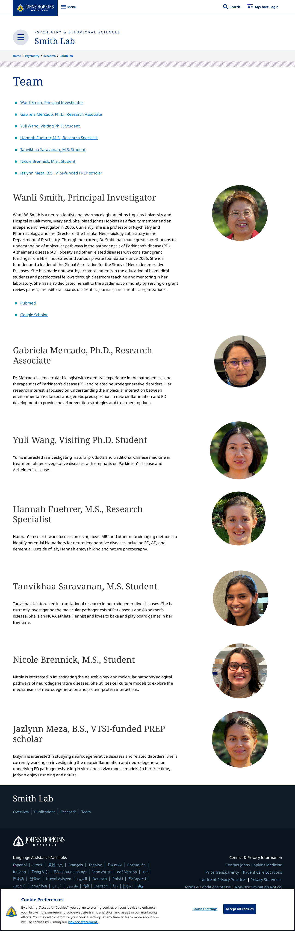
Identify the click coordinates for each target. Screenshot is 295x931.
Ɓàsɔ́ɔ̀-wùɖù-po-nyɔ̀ (70, 871)
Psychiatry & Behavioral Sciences (78, 32)
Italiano (19, 871)
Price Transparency (222, 872)
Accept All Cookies (240, 909)
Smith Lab (55, 41)
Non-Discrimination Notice (258, 887)
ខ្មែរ (115, 886)
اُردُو (57, 886)
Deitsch (101, 886)
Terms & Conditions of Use (207, 887)
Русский (115, 864)
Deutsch (99, 878)
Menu (68, 9)
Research (49, 56)
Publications (45, 811)
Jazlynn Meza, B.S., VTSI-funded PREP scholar (61, 173)
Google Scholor (34, 314)
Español (20, 864)
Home (17, 56)
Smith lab (66, 56)
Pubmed (28, 303)
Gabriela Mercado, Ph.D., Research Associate (61, 114)
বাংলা (145, 871)
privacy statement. (83, 922)
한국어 (35, 878)
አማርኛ (37, 864)
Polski (117, 878)
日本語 (18, 878)
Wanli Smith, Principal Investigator (51, 102)
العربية (82, 878)
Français (75, 864)
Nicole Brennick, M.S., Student (47, 161)
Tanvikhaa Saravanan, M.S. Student (53, 149)
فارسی (72, 886)
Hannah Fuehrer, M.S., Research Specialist (59, 137)
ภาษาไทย (39, 886)
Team (86, 811)
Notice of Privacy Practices (224, 879)
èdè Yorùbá (127, 871)
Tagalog (95, 864)
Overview (21, 811)
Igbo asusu (102, 871)
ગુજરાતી (19, 886)
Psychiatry (32, 56)
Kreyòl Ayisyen (58, 878)
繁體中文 (55, 864)
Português (136, 864)
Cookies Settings (205, 909)
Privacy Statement (266, 879)
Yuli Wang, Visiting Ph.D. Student (50, 126)
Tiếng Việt (40, 871)
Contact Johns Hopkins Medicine (254, 864)
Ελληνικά (137, 878)
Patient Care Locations (262, 872)
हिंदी (86, 886)
